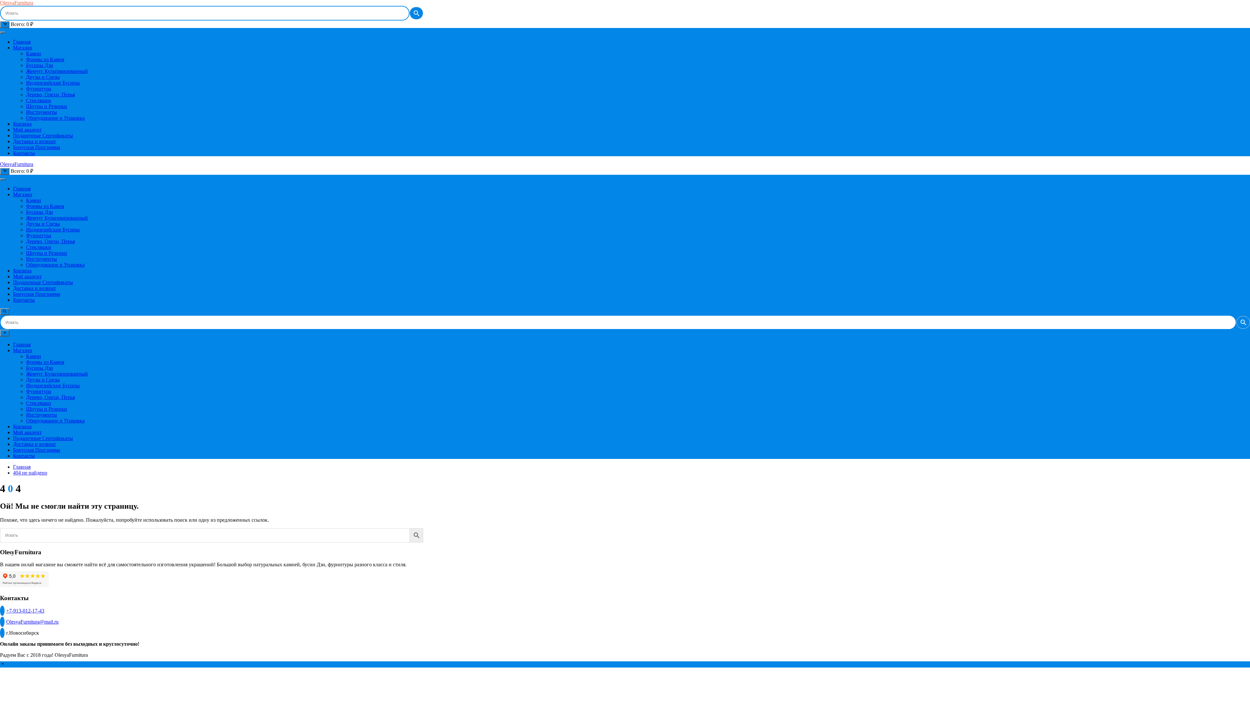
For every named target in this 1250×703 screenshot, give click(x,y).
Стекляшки (38, 100)
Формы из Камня (45, 59)
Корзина (22, 124)
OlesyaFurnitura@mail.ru (32, 622)
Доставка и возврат (34, 141)
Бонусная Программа (36, 147)
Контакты (24, 153)
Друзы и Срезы (43, 77)
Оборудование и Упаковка (55, 118)
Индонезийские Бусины (53, 83)
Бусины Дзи (39, 65)
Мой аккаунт (27, 129)
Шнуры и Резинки (46, 106)
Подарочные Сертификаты (43, 135)
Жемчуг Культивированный (57, 71)
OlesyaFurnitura (16, 3)
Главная (22, 42)
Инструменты (41, 112)
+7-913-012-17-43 (25, 610)
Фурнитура (38, 88)
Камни (33, 53)
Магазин (22, 47)
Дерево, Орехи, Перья (50, 94)
